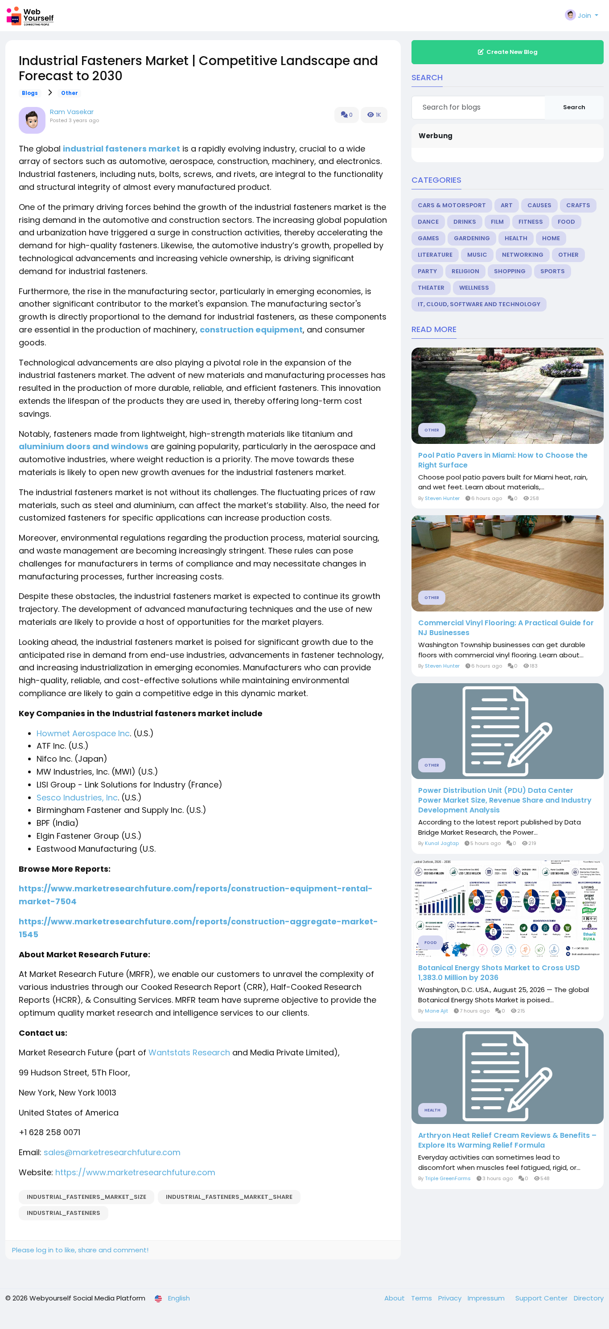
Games (428, 238)
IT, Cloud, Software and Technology (479, 304)
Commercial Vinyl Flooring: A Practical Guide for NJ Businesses (506, 628)
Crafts (578, 205)
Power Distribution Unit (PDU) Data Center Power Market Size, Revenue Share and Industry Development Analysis (505, 800)
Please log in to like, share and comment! (80, 1250)
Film (497, 221)
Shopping (510, 271)
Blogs (30, 93)
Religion (465, 271)
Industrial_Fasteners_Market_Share (229, 1197)
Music (477, 254)
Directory (589, 1298)
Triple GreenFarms (448, 1178)
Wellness (474, 287)
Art (507, 205)
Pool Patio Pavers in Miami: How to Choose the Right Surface (503, 460)
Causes (539, 205)
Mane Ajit (436, 1010)
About (395, 1298)
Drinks (464, 221)
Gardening (472, 238)
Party (427, 271)
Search (574, 107)
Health (516, 238)
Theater (431, 287)
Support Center (542, 1298)
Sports (552, 271)
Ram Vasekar (72, 111)
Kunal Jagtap (442, 843)
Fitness (530, 221)
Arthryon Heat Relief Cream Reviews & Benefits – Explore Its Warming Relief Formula (507, 1140)
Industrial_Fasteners (63, 1213)
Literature (435, 254)
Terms (422, 1298)
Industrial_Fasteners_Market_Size (86, 1197)
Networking (522, 254)
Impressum (487, 1298)
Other (69, 93)
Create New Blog (512, 52)
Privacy (450, 1298)
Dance (428, 221)
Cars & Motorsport (452, 205)
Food (566, 221)
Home (551, 238)
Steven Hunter (442, 498)
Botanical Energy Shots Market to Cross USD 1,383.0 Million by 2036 (499, 973)
